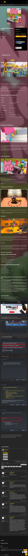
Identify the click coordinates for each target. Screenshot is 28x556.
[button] (1, 2)
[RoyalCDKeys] (4, 2)
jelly (11, 463)
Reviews (16, 60)
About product (12, 60)
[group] (8, 24)
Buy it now (20, 36)
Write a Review (23, 458)
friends (5, 463)
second (9, 463)
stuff (2, 465)
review (14, 463)
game (2, 463)
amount (20, 463)
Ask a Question (17, 458)
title (17, 463)
